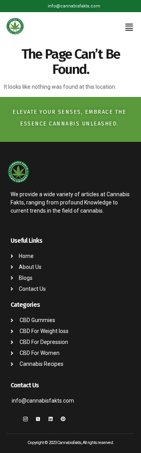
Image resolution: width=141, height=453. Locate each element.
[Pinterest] (63, 419)
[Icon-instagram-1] (25, 419)
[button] (129, 27)
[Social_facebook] (13, 419)
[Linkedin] (50, 419)
